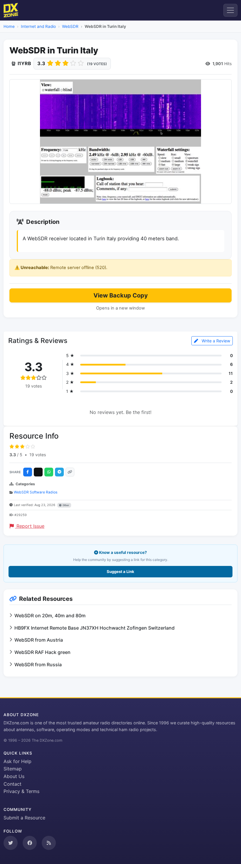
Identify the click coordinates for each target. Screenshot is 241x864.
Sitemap (13, 769)
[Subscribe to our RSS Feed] (49, 843)
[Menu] (230, 10)
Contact (12, 784)
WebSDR (70, 26)
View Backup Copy (120, 295)
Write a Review (215, 340)
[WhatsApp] (48, 472)
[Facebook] (27, 472)
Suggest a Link (120, 571)
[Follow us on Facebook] (30, 843)
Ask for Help (17, 761)
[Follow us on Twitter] (11, 843)
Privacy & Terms (21, 791)
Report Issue (29, 526)
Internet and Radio (38, 26)
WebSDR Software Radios (35, 492)
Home (9, 26)
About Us (14, 776)
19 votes (37, 454)
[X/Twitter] (38, 472)
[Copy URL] (70, 472)
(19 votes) (97, 64)
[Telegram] (59, 472)
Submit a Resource (24, 818)
